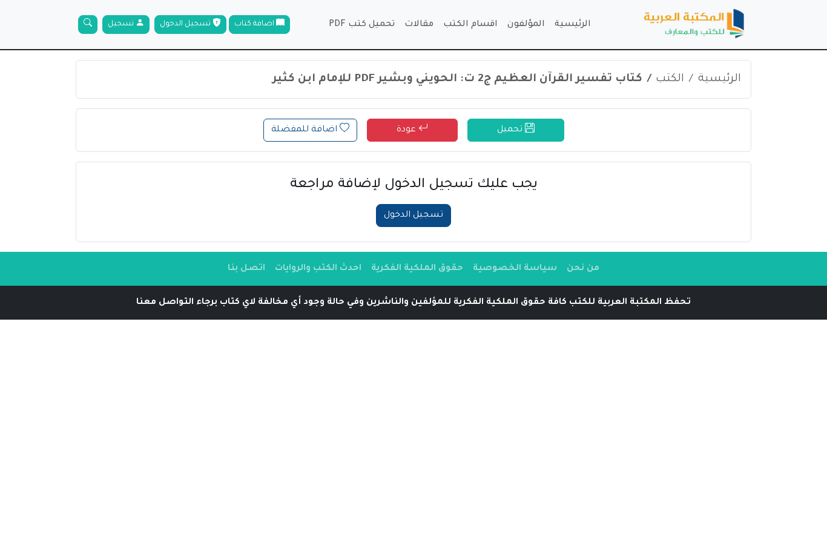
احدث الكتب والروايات (318, 269)
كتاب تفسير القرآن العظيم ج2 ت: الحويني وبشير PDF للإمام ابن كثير (457, 79)
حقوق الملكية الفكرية (417, 269)
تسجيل (122, 24)
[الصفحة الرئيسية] (694, 24)
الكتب (670, 79)
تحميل (511, 130)
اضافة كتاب (255, 24)
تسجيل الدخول (186, 24)
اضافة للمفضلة (305, 130)
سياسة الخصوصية (515, 269)
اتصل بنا (246, 269)
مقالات (418, 25)
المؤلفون (526, 25)
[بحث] (87, 24)
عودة (407, 130)
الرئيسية (573, 25)
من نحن (583, 269)
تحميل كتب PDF (362, 25)
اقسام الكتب (470, 25)
